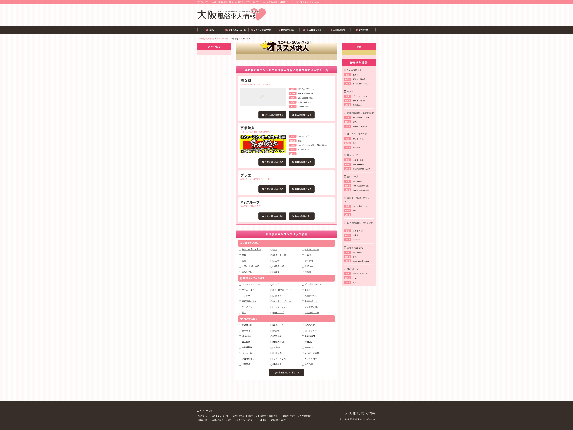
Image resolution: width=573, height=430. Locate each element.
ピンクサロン (279, 284)
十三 (275, 249)
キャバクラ (247, 306)
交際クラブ (278, 312)
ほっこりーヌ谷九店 (357, 133)
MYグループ (353, 268)
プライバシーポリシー (245, 420)
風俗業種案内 (364, 29)
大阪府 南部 (278, 266)
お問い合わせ (217, 420)
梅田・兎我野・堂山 (251, 249)
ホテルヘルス (248, 289)
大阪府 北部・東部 (250, 266)
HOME (211, 29)
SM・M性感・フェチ (282, 289)
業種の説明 (202, 420)
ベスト (350, 91)
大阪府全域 (247, 271)
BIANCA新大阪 (354, 70)
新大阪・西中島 (312, 249)
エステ (308, 289)
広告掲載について (278, 420)
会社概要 (262, 420)
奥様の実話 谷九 (355, 247)
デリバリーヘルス (313, 284)
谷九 (244, 260)
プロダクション (312, 306)
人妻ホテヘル (279, 295)
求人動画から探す (313, 29)
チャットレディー (281, 306)
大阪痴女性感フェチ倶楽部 (360, 112)
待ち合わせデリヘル (282, 301)
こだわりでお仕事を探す (243, 416)
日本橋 (308, 254)
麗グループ (352, 155)
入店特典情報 (339, 29)
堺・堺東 (309, 260)
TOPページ (202, 416)
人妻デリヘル (311, 295)
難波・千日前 (279, 254)
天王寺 (276, 260)
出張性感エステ (312, 301)
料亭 (244, 312)
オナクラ (246, 295)
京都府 (308, 271)
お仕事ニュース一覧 (237, 29)
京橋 (244, 254)
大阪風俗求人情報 (360, 413)
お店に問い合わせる (273, 114)
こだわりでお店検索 (262, 29)
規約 (229, 420)
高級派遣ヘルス (249, 301)
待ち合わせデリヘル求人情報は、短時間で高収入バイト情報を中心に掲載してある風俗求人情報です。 (231, 14)
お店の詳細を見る (303, 114)
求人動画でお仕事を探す (267, 416)
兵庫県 (276, 271)
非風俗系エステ (312, 312)
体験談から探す (288, 29)
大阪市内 (309, 266)
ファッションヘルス (251, 284)
